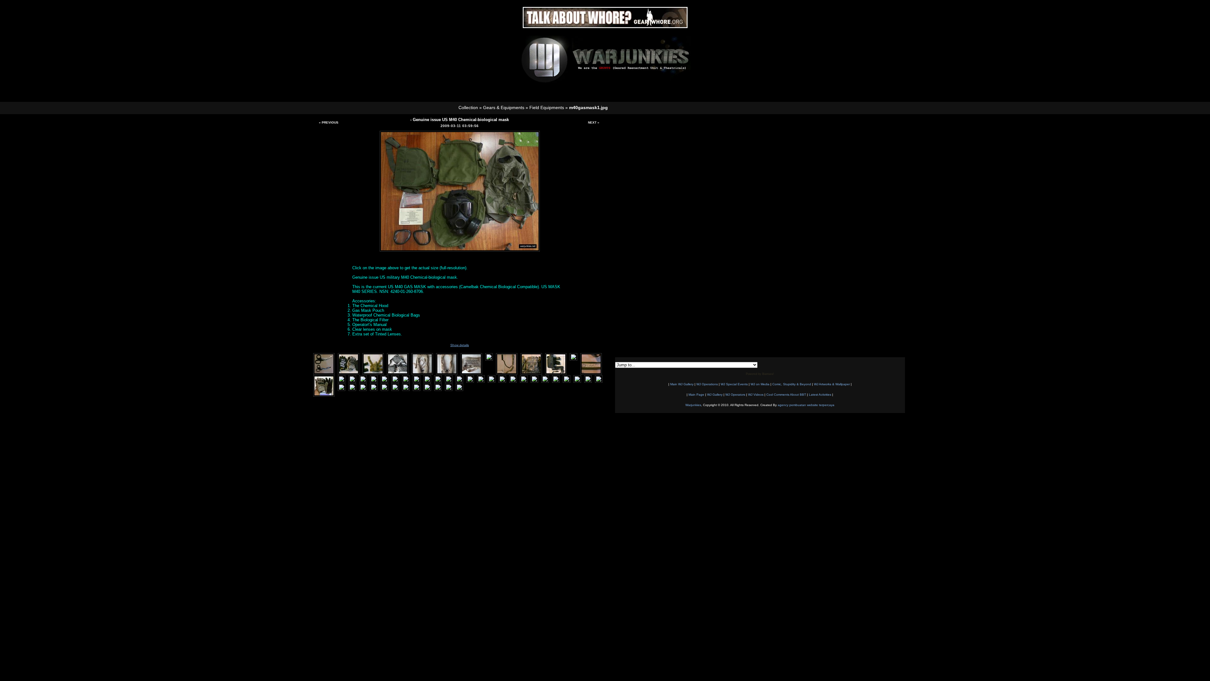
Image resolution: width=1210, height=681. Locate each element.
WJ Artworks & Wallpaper (832, 384)
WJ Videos (755, 394)
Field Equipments (546, 107)
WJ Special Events (734, 384)
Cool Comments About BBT (786, 394)
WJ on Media (760, 384)
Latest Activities (820, 394)
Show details (459, 345)
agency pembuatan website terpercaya (806, 405)
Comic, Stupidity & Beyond (791, 384)
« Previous (328, 122)
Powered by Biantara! (760, 373)
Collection (468, 107)
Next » (593, 122)
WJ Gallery (715, 394)
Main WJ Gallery (682, 384)
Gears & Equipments (503, 107)
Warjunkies (693, 405)
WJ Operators (735, 394)
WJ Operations (707, 384)
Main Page (696, 394)
